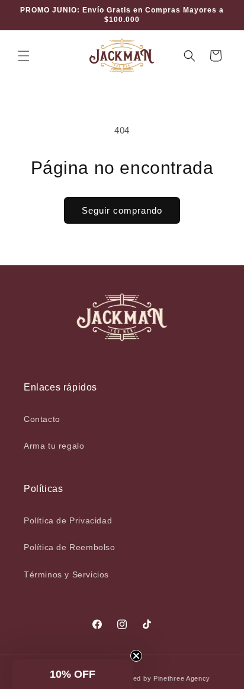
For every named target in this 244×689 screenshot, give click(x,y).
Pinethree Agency (181, 678)
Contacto (42, 419)
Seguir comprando (122, 210)
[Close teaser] (136, 656)
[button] (24, 56)
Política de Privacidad (68, 520)
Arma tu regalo (54, 445)
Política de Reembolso (69, 547)
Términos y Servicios (66, 574)
